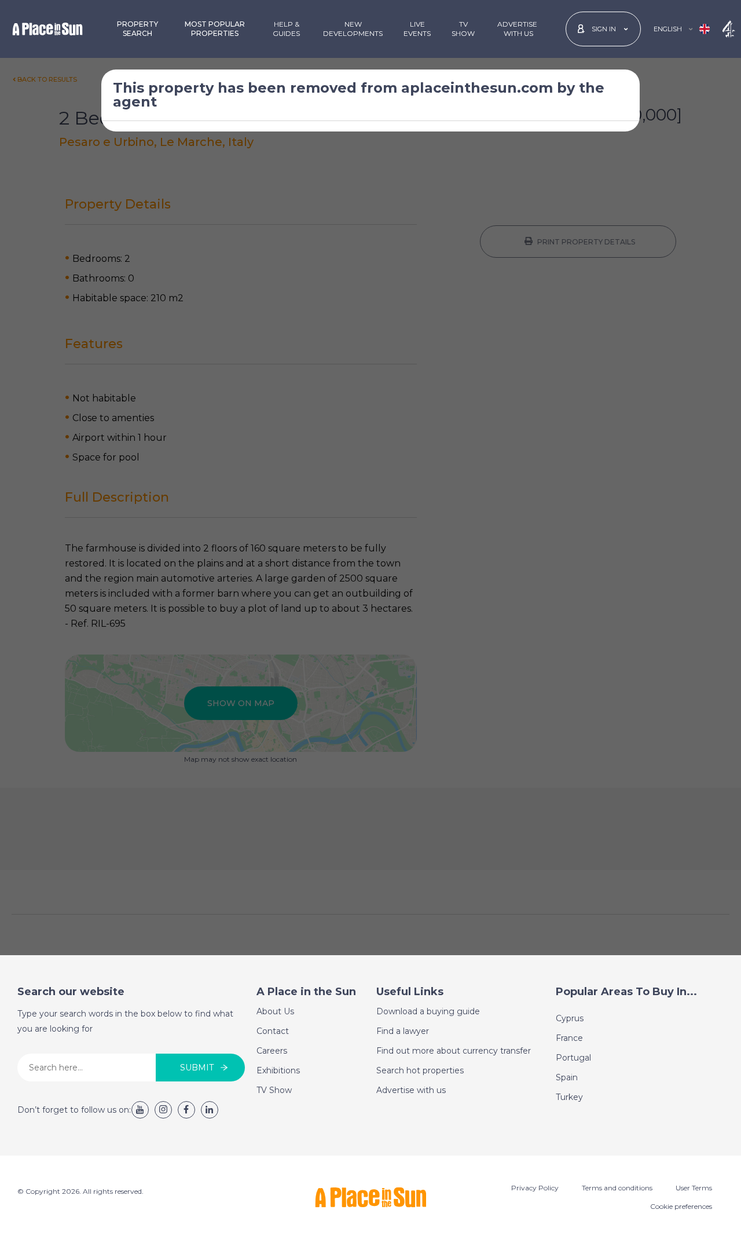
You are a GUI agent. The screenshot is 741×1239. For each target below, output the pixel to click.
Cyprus (570, 1018)
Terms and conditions (617, 1187)
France (569, 1038)
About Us (275, 1011)
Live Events (417, 29)
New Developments (353, 29)
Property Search (137, 29)
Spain (567, 1077)
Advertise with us (411, 1090)
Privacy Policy (535, 1187)
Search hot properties (420, 1070)
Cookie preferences (681, 1206)
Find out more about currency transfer (453, 1051)
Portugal (573, 1057)
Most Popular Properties (215, 29)
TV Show (463, 29)
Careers (271, 1051)
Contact (272, 1031)
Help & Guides (286, 29)
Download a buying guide (428, 1011)
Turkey (569, 1097)
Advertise (517, 29)
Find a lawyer (402, 1031)
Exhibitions (278, 1070)
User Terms (694, 1187)
